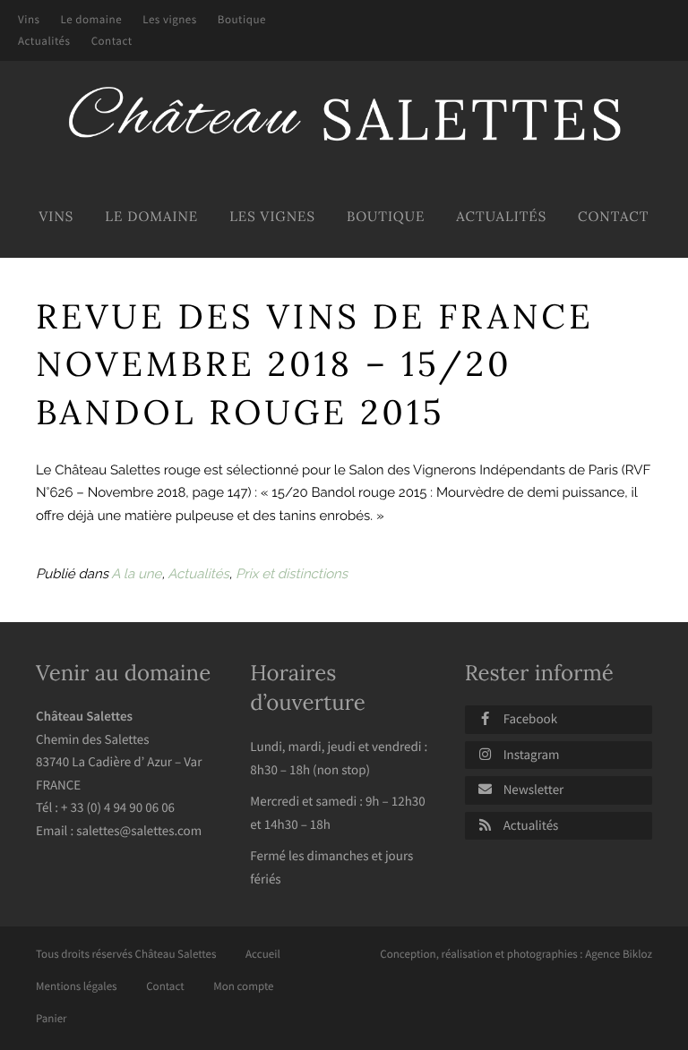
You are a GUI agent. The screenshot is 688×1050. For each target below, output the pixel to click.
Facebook (530, 719)
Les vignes (169, 19)
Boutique (242, 19)
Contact (112, 40)
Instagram (531, 755)
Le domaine (92, 19)
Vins (28, 19)
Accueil (262, 953)
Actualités (44, 40)
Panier (51, 1018)
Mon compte (243, 986)
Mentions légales (76, 986)
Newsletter (533, 789)
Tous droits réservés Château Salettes (126, 953)
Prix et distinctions (292, 574)
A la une (136, 574)
